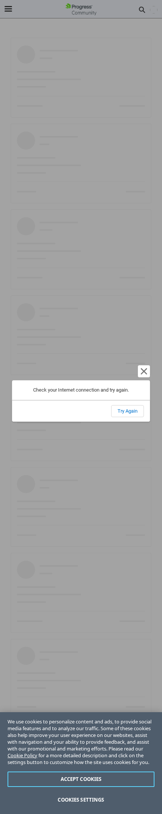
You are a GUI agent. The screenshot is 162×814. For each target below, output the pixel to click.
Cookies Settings (81, 799)
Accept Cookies (81, 779)
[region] (81, 763)
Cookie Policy (22, 755)
